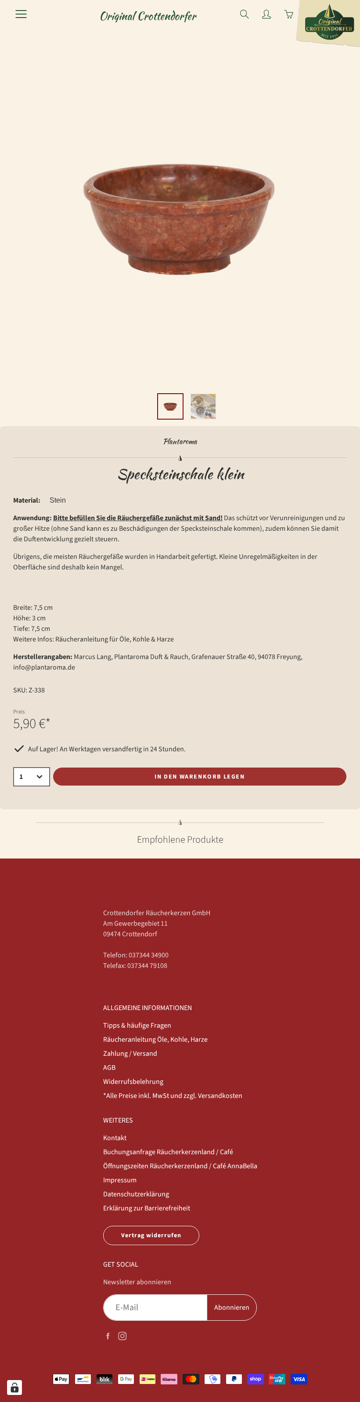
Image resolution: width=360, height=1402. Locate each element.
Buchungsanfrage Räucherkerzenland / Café (168, 1152)
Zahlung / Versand (130, 1053)
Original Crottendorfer (147, 16)
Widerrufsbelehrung (133, 1082)
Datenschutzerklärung (136, 1194)
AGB (109, 1067)
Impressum (120, 1180)
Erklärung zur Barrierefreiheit (146, 1208)
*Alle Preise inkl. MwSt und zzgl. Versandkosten (172, 1096)
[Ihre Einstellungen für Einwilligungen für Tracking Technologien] (14, 1387)
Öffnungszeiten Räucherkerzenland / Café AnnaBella (180, 1166)
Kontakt (114, 1138)
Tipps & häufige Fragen (137, 1025)
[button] (176, 377)
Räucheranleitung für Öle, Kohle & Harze (114, 639)
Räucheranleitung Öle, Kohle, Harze (155, 1039)
